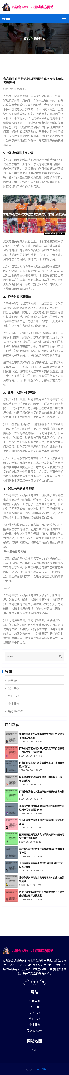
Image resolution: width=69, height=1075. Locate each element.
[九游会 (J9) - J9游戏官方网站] (34, 6)
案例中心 (13, 688)
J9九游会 (41, 1069)
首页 (27, 38)
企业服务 (13, 703)
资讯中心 (13, 696)
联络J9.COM (15, 711)
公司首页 (34, 1001)
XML (34, 1050)
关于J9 (12, 680)
